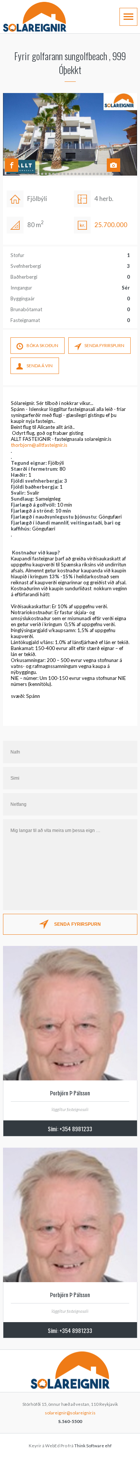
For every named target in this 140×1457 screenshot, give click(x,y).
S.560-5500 (70, 1421)
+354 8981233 (75, 1129)
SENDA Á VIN (40, 365)
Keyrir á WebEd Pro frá (70, 1445)
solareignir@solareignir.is (70, 1412)
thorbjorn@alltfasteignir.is (39, 445)
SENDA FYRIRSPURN (104, 345)
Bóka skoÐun (42, 345)
